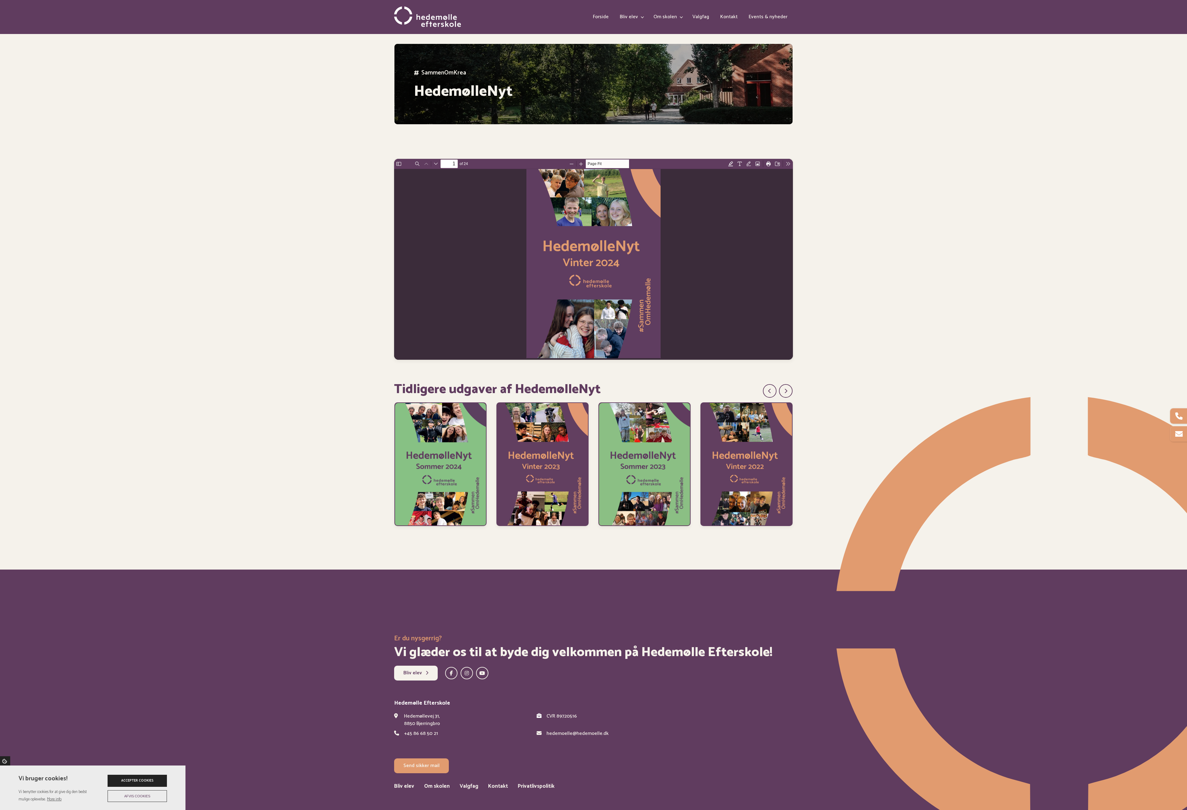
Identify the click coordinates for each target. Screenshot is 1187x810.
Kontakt (498, 786)
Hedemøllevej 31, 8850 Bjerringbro (422, 720)
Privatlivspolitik (536, 786)
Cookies (5, 760)
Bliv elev (413, 673)
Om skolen (437, 786)
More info (54, 799)
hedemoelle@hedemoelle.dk (578, 733)
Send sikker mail (421, 765)
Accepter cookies (137, 780)
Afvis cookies (137, 796)
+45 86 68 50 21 (421, 733)
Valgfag (469, 786)
